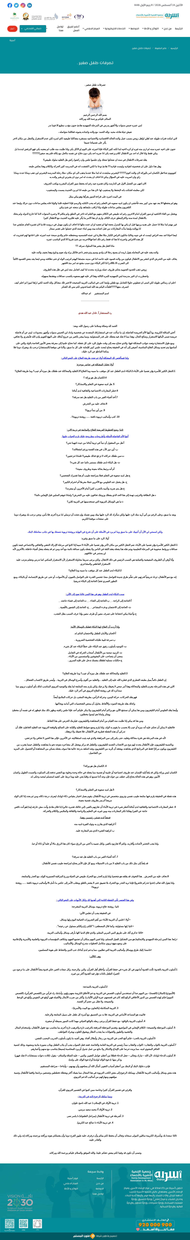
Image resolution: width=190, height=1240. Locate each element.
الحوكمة (134, 29)
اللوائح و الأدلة (151, 29)
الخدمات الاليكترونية (115, 29)
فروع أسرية (73, 1178)
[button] (48, 29)
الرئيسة (179, 29)
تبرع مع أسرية (12, 29)
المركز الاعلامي (92, 29)
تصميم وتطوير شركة (106, 1236)
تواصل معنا (60, 28)
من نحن (168, 29)
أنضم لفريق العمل (73, 28)
